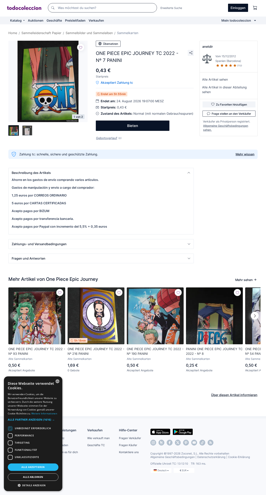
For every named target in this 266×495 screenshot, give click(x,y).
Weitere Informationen (44, 413)
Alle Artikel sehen (215, 79)
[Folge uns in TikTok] (202, 443)
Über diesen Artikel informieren (234, 395)
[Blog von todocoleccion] (210, 443)
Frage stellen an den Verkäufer (231, 113)
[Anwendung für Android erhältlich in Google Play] (183, 431)
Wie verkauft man (98, 438)
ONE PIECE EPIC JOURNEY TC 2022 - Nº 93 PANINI (36, 351)
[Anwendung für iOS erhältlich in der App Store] (160, 431)
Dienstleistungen (63, 430)
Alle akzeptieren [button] (33, 467)
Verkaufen (96, 20)
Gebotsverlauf (106, 138)
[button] (101, 172)
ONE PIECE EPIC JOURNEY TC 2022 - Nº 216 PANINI (96, 351)
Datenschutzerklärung (211, 457)
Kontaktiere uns (129, 452)
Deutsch (162, 470)
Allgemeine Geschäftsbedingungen (172, 457)
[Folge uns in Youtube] (194, 443)
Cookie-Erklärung (239, 457)
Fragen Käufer (128, 445)
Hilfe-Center (128, 430)
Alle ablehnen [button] (33, 477)
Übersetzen (110, 43)
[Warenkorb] (255, 7)
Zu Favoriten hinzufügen (231, 104)
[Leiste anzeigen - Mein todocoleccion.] (255, 20)
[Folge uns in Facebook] (170, 443)
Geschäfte (54, 20)
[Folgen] (80, 47)
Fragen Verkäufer (130, 438)
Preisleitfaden (75, 20)
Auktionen (35, 20)
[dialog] (33, 433)
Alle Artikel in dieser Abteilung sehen (224, 89)
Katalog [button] (16, 20)
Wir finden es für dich (64, 452)
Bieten (132, 126)
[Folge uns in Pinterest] (186, 443)
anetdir (207, 46)
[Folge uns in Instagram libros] (161, 443)
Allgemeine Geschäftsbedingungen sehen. (225, 127)
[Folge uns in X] (178, 443)
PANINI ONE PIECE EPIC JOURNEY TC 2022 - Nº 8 (214, 351)
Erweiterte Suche (171, 8)
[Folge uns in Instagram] (153, 443)
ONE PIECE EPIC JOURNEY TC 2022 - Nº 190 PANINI (155, 351)
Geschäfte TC (96, 445)
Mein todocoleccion (236, 20)
